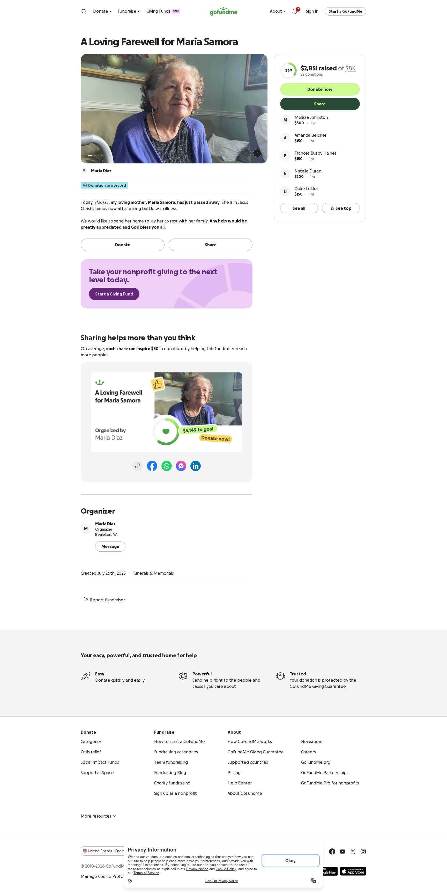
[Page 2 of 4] (95, 155)
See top (344, 208)
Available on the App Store (353, 871)
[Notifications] (294, 11)
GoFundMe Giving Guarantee (318, 686)
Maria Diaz (105, 523)
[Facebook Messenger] (181, 466)
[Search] (84, 11)
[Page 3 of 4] (98, 155)
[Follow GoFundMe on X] (353, 851)
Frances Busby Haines (316, 153)
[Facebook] (152, 466)
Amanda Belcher (310, 135)
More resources (96, 816)
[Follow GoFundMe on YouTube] (342, 851)
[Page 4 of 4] (102, 155)
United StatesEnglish (107, 851)
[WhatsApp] (166, 466)
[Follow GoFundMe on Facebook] (332, 851)
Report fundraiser (107, 599)
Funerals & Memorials (153, 573)
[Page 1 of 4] (90, 155)
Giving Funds (162, 11)
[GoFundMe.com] (223, 11)
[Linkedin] (195, 466)
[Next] (257, 153)
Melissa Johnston (311, 117)
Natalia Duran (308, 171)
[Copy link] (137, 466)
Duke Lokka (306, 188)
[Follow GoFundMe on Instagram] (363, 851)
